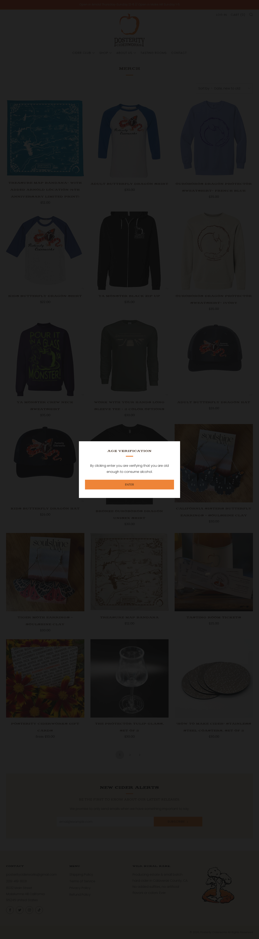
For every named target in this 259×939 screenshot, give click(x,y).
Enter (129, 484)
